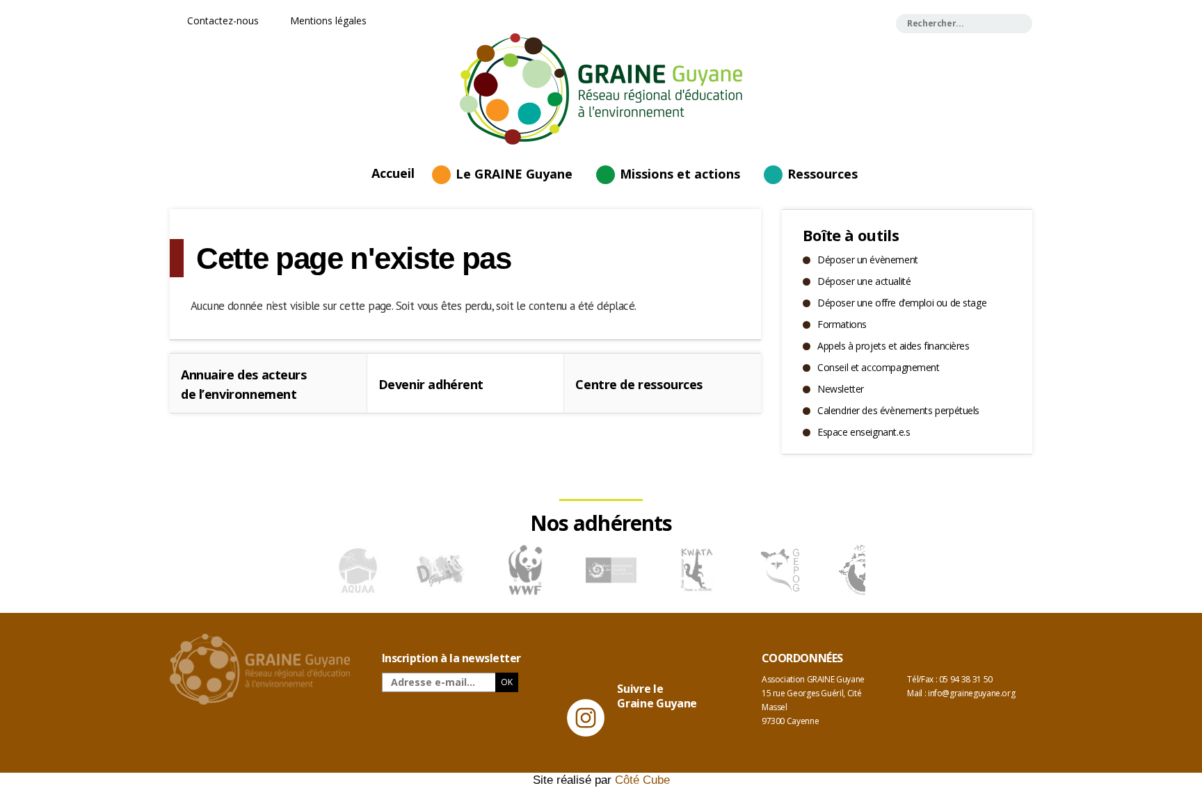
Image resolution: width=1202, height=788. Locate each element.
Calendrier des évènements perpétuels (898, 410)
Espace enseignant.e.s (863, 431)
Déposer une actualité (864, 281)
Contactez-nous (221, 20)
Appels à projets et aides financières (893, 345)
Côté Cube (642, 780)
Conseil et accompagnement (878, 367)
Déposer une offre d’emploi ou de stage (901, 302)
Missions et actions (680, 173)
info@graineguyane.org (971, 693)
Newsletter (840, 388)
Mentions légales (327, 20)
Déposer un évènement (867, 259)
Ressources (822, 173)
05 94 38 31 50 (966, 679)
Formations (842, 324)
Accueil (393, 172)
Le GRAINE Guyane (514, 173)
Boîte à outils (851, 234)
